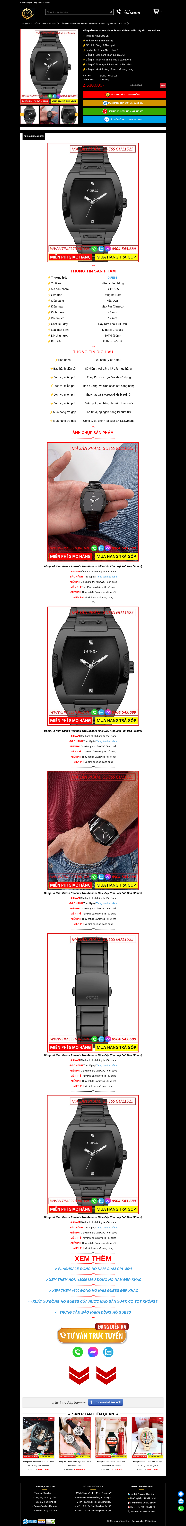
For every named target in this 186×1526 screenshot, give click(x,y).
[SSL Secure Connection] (50, 1521)
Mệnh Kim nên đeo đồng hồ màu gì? (94, 1510)
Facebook (144, 1401)
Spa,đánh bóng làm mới (45, 1510)
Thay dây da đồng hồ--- (45, 1497)
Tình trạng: (88, 80)
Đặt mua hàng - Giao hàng (125, 94)
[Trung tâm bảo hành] (27, 14)
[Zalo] (181, 1501)
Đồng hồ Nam (112, 294)
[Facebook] (181, 1494)
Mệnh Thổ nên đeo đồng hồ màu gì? (94, 1506)
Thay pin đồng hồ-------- (45, 1493)
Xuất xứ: (87, 76)
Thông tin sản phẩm (34, 136)
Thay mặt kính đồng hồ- (45, 1502)
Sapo (153, 1521)
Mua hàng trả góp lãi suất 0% (125, 103)
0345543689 (132, 13)
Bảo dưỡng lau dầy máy (45, 1506)
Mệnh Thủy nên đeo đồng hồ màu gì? (93, 1493)
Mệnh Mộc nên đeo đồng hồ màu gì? (93, 1497)
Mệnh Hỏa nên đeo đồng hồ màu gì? (94, 1502)
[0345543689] (181, 1508)
